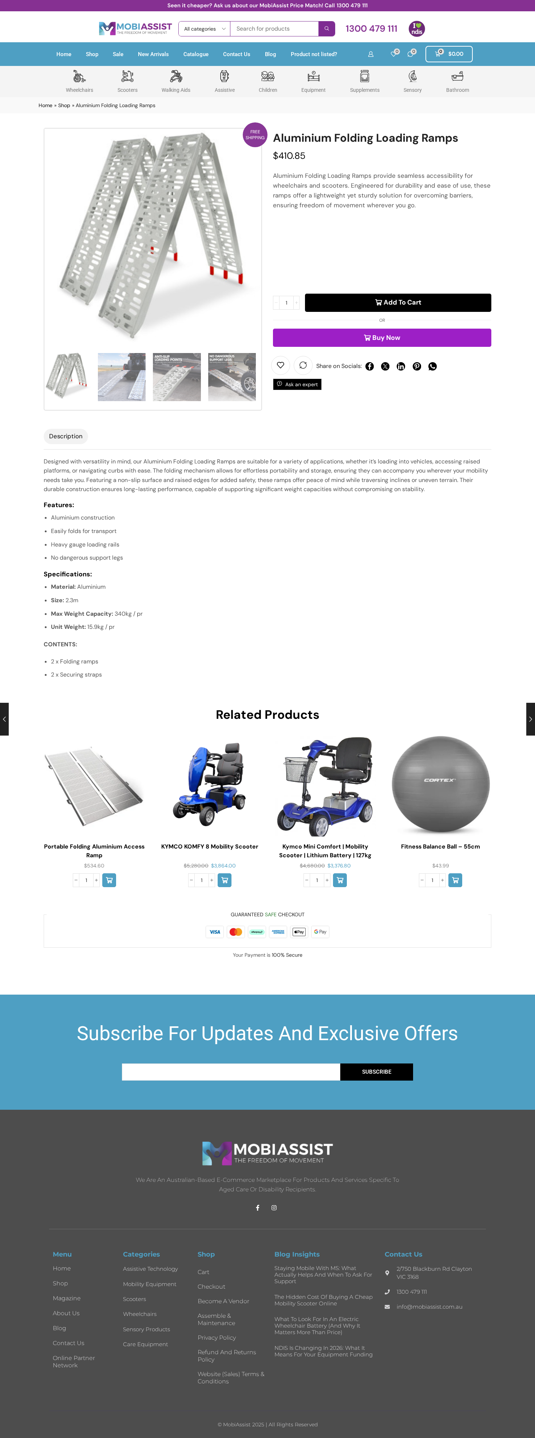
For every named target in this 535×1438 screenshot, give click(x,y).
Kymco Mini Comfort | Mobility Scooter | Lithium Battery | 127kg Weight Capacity (325, 855)
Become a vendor (223, 1301)
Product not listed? (314, 54)
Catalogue (196, 54)
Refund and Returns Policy (227, 1356)
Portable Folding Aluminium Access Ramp (94, 851)
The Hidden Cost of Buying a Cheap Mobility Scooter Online (323, 1300)
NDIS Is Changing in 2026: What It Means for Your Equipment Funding (323, 1351)
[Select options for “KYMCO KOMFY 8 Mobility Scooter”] (224, 880)
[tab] (66, 436)
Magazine (67, 1298)
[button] (371, 29)
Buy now (386, 337)
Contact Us (236, 54)
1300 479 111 (352, 5)
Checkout (211, 1286)
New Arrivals (153, 54)
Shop (92, 54)
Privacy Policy (217, 1337)
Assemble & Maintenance (216, 1319)
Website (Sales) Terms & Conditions (231, 1378)
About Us (66, 1313)
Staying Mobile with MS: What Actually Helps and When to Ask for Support (323, 1275)
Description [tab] (66, 436)
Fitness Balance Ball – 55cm (440, 846)
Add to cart (402, 302)
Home (63, 54)
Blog (270, 54)
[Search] (326, 28)
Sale (118, 54)
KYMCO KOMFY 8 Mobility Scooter (209, 846)
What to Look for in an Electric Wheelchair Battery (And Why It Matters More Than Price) (317, 1326)
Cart (203, 1272)
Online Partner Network (74, 1362)
